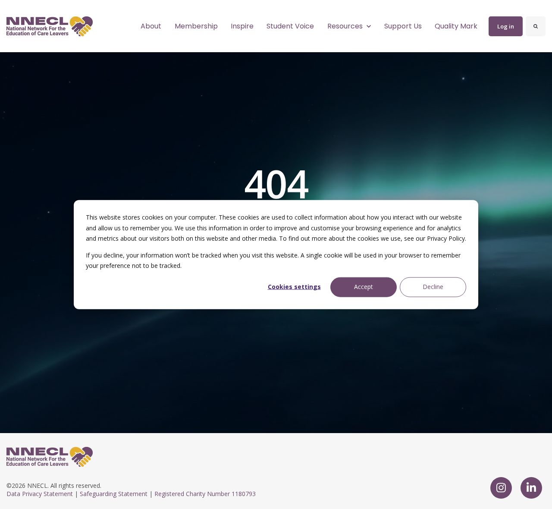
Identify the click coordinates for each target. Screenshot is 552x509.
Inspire (242, 26)
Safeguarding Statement (113, 494)
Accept (363, 287)
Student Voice (290, 26)
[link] (49, 25)
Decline (433, 287)
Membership (196, 26)
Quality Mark (456, 26)
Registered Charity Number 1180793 (205, 494)
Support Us (403, 26)
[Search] (536, 26)
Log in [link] (505, 26)
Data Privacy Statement (39, 494)
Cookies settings (294, 287)
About (151, 26)
